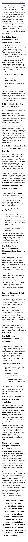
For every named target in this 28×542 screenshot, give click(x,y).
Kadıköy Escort (14, 3)
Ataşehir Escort (6, 3)
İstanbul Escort (21, 3)
